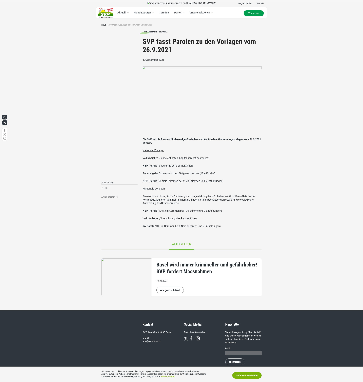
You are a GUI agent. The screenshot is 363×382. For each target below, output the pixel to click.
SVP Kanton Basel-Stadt (199, 3)
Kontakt (260, 3)
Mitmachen (253, 13)
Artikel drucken (108, 196)
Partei (177, 12)
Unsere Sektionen (200, 12)
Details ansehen (168, 376)
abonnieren (235, 361)
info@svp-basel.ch (152, 341)
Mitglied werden (245, 3)
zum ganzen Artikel (170, 290)
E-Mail (227, 348)
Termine (164, 12)
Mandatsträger (142, 12)
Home (103, 25)
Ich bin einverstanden (247, 375)
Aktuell (121, 12)
